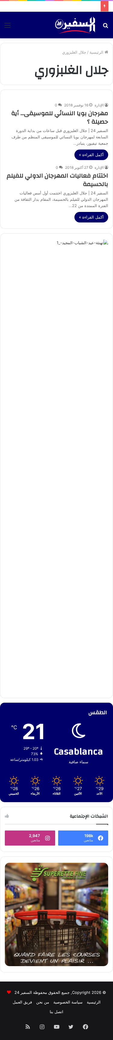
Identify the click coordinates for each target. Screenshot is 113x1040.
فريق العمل (22, 1002)
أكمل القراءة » (91, 154)
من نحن (42, 1002)
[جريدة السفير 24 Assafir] (75, 25)
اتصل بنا (56, 1011)
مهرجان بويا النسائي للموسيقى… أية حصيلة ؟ (59, 117)
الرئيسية (97, 52)
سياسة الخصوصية (68, 1002)
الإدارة (99, 105)
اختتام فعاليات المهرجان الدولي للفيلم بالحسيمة (57, 180)
